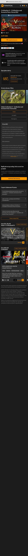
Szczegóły (14, 115)
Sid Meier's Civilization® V (11, 54)
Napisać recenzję (14, 178)
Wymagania (14, 118)
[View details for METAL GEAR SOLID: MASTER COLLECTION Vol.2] (13, 257)
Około (14, 111)
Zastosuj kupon (14, 81)
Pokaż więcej (13, 156)
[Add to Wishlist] (25, 40)
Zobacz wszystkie (21, 224)
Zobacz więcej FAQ (14, 218)
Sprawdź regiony (4, 45)
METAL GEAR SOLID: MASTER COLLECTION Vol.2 (9, 267)
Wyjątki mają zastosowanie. (16, 78)
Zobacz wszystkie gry (20, 248)
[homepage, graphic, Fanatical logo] (7, 6)
